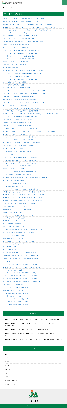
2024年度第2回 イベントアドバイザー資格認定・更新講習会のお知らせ (21, 56)
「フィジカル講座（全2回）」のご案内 (13, 270)
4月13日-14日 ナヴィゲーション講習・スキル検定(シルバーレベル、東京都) (23, 70)
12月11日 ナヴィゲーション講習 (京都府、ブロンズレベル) (18, 218)
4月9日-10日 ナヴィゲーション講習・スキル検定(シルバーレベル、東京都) (22, 200)
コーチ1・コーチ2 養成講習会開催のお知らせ (14, 183)
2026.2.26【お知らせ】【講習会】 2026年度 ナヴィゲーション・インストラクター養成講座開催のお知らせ (30, 27)
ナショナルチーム (9, 361)
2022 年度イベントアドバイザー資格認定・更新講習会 (17, 166)
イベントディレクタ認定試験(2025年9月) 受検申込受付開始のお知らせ (21, 50)
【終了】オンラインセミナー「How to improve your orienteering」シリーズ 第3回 (24, 90)
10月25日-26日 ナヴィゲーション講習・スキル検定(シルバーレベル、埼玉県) (23, 41)
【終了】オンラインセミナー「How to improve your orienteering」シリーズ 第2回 (24, 93)
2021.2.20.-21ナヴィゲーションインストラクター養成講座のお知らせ (20, 258)
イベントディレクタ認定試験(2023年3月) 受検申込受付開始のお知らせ (21, 140)
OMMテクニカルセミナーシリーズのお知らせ (15, 169)
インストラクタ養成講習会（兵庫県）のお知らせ (15, 304)
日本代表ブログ (9, 365)
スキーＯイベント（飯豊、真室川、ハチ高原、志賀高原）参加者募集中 (21, 143)
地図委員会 (7, 377)
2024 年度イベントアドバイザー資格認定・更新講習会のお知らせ (20, 59)
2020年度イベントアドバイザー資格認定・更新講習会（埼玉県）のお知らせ (22, 267)
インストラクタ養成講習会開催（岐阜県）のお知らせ (17, 244)
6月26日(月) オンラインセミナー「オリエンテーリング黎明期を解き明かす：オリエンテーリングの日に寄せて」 (32, 114)
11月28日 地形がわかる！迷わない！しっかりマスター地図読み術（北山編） (23, 229)
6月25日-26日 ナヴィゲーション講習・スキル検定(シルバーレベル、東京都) (23, 197)
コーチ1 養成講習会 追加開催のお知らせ (13, 224)
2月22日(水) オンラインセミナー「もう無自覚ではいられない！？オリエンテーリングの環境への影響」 (29, 131)
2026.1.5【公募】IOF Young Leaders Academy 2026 (16, 33)
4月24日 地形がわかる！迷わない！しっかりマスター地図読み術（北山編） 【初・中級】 (26, 192)
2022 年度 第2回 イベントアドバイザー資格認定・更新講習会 (18, 145)
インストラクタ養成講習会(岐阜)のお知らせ (14, 186)
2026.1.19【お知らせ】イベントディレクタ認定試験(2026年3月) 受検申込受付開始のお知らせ (27, 30)
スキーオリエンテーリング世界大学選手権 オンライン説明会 (18, 241)
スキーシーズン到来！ (9, 261)
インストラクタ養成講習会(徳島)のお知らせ (14, 180)
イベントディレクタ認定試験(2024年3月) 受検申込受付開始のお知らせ (21, 79)
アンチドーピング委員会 (11, 380)
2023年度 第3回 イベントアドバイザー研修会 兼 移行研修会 (18, 96)
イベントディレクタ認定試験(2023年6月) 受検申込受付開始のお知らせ (21, 117)
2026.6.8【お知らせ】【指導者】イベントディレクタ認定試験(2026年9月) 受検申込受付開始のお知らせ (29, 24)
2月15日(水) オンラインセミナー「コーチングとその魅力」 (18, 134)
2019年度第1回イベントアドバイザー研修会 (14, 296)
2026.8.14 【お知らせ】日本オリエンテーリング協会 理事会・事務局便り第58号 (27, 329)
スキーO (7, 373)
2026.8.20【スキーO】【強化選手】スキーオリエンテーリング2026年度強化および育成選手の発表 (32, 319)
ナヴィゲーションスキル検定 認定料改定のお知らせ (17, 76)
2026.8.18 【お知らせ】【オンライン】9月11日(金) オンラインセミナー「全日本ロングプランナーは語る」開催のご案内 (33, 324)
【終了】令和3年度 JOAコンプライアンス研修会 (15, 206)
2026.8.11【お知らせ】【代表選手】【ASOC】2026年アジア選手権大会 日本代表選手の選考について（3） (33, 334)
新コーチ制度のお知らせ (9, 250)
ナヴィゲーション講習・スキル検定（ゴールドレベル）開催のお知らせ (21, 264)
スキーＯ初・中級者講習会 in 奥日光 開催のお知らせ (17, 151)
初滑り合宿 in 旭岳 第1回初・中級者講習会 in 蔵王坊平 (18, 232)
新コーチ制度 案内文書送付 (10, 247)
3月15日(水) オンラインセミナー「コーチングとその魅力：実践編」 (20, 128)
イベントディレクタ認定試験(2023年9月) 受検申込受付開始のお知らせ (21, 108)
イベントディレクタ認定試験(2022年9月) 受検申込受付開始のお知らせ (21, 171)
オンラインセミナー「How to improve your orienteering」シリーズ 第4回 (22, 73)
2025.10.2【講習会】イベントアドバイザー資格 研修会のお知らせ (20, 38)
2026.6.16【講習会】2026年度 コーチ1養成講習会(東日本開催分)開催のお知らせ (23, 18)
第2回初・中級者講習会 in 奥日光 (12, 212)
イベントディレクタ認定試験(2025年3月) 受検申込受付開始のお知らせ (21, 53)
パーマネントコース (10, 384)
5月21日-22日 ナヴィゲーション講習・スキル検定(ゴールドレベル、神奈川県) (23, 195)
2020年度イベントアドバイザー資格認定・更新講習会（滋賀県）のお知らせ (22, 273)
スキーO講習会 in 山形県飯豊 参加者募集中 (14, 85)
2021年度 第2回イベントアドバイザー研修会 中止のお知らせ (18, 209)
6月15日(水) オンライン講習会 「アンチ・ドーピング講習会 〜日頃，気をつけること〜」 (26, 177)
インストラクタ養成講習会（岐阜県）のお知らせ (15, 302)
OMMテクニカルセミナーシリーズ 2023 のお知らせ (16, 105)
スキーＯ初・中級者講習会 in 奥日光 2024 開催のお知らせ (18, 88)
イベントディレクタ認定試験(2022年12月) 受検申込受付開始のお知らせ (21, 157)
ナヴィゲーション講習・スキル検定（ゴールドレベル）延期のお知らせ (21, 278)
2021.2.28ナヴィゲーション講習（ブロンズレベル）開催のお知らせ (20, 255)
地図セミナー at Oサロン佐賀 (10, 67)
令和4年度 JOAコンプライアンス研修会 (13, 148)
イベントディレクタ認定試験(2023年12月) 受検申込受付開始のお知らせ (21, 99)
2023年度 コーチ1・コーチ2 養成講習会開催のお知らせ (17, 125)
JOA (6, 354)
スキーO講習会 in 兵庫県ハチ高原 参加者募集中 (15, 82)
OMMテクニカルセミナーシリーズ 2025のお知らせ (16, 44)
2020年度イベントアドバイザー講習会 (13, 284)
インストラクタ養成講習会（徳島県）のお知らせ (15, 293)
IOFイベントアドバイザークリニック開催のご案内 (16, 47)
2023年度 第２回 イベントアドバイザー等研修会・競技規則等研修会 (20, 111)
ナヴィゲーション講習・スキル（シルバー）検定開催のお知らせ (19, 252)
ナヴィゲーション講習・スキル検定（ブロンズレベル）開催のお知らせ (21, 276)
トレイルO (7, 369)
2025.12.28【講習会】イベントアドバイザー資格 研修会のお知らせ (20, 36)
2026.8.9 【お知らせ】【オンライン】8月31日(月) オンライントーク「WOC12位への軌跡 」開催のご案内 (33, 340)
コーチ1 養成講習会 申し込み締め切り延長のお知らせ (17, 174)
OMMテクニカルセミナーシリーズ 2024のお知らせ (16, 62)
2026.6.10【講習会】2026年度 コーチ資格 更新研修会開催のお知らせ (20, 21)
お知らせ (7, 358)
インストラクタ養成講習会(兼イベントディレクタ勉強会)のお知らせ (20, 160)
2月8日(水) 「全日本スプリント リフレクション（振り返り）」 (19, 137)
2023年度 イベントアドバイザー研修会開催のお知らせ (17, 122)
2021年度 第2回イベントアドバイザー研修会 (14, 221)
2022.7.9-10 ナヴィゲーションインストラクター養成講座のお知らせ (20, 189)
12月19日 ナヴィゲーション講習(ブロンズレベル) (16, 226)
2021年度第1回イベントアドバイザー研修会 (14, 238)
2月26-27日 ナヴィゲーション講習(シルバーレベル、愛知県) (19, 203)
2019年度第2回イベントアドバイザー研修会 (14, 290)
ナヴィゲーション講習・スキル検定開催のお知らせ (16, 287)
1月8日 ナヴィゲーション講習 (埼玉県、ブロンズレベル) (18, 215)
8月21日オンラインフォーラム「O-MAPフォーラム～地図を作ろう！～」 (22, 163)
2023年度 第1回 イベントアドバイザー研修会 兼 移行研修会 (18, 119)
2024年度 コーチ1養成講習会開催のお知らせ (14, 64)
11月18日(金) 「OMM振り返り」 (11, 154)
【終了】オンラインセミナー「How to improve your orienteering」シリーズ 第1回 (24, 102)
